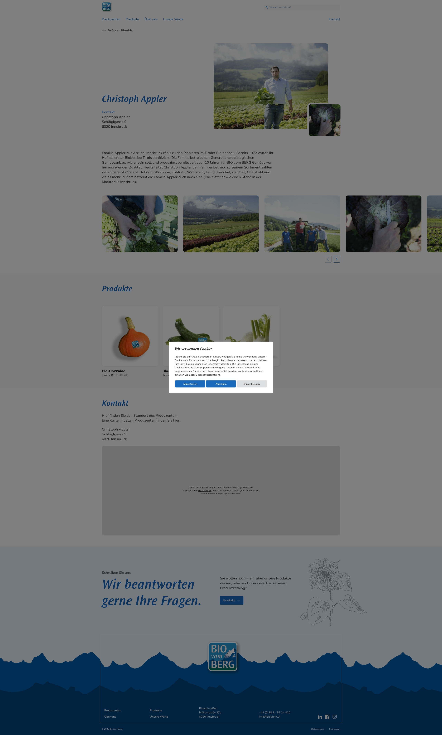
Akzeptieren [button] (190, 384)
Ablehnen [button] (221, 384)
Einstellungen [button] (252, 384)
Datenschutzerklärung (208, 374)
